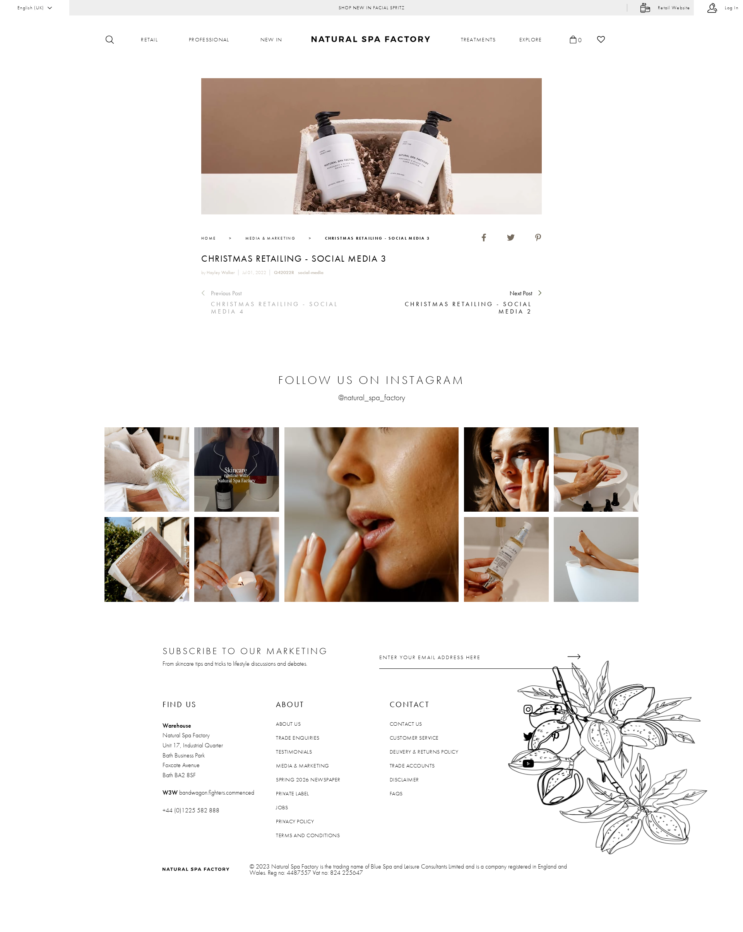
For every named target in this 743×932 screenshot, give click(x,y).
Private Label (292, 793)
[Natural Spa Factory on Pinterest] (555, 736)
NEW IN (271, 39)
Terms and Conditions (308, 835)
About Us (288, 723)
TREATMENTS (478, 39)
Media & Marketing (302, 765)
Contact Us (406, 723)
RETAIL (149, 39)
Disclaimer (404, 779)
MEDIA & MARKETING (270, 238)
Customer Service (414, 737)
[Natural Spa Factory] (372, 40)
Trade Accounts (412, 765)
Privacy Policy (295, 821)
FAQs (396, 793)
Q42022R (284, 272)
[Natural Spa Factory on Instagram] (528, 709)
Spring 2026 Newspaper (308, 779)
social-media (311, 272)
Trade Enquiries (298, 737)
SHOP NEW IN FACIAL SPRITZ (372, 8)
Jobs (282, 807)
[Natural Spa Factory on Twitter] (528, 736)
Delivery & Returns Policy (424, 751)
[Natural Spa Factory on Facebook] (555, 709)
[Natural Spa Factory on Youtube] (528, 763)
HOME (208, 238)
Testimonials (294, 751)
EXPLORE (530, 39)
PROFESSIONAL (209, 39)
